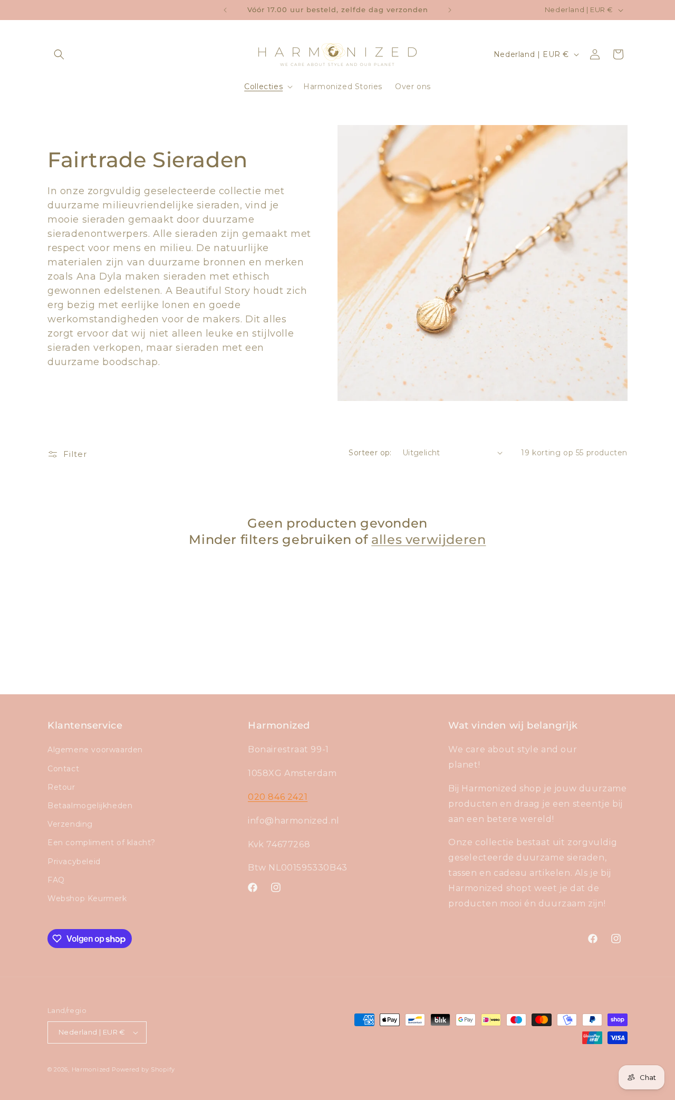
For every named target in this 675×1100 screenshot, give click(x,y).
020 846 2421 (277, 797)
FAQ (56, 880)
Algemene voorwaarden (95, 749)
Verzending (70, 824)
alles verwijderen (428, 539)
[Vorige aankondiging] (225, 10)
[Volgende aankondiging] (449, 10)
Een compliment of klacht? (101, 842)
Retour (61, 787)
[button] (59, 54)
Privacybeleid (74, 861)
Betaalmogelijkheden (89, 805)
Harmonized (92, 1069)
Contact (63, 768)
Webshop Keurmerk (87, 898)
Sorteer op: (370, 452)
